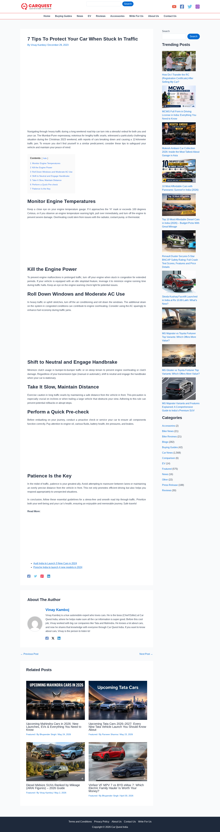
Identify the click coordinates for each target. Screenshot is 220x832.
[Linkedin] (48, 576)
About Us (117, 821)
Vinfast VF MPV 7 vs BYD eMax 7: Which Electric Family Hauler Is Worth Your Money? (116, 788)
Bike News (168, 431)
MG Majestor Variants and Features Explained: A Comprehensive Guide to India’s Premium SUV (180, 407)
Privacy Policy (101, 821)
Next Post (146, 654)
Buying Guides (170, 447)
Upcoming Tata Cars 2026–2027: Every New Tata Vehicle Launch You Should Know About (117, 726)
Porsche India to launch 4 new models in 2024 (57, 567)
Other (165, 479)
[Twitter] (190, 6)
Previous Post (29, 654)
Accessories (168, 426)
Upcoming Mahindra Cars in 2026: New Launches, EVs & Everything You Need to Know (53, 726)
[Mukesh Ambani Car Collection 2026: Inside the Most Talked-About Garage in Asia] (179, 133)
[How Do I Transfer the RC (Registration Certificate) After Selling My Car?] (179, 61)
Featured (30, 734)
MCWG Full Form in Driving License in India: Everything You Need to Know (179, 115)
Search (128, 4)
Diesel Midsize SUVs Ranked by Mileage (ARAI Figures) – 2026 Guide (53, 786)
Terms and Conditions (80, 821)
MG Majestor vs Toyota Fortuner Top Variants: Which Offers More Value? (179, 337)
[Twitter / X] (52, 638)
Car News (167, 452)
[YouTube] (174, 6)
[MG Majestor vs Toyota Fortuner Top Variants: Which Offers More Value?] (179, 318)
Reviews (166, 490)
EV (163, 463)
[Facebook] (182, 6)
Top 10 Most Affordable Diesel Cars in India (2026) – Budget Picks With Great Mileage (180, 223)
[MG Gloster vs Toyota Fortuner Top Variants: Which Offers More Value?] (179, 355)
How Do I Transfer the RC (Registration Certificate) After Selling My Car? (177, 78)
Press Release (170, 485)
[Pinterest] (42, 576)
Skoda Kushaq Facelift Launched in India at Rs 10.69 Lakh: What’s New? (179, 300)
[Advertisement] (81, 58)
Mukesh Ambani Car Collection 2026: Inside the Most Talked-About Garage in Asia (180, 152)
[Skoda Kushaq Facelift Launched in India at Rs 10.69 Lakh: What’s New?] (179, 282)
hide (45, 158)
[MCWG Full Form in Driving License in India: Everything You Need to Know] (179, 97)
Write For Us (144, 821)
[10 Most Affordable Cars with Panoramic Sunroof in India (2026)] (179, 171)
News (165, 474)
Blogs (165, 442)
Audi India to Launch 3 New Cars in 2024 (55, 563)
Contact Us (130, 821)
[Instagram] (197, 6)
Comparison (168, 458)
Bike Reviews (169, 436)
